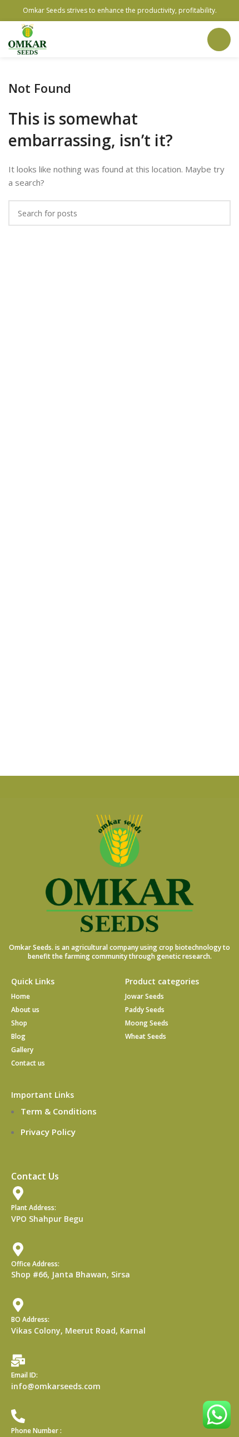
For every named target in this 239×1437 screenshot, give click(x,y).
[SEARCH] (218, 213)
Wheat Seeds (145, 1036)
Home (20, 996)
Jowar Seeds (144, 996)
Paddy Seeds (145, 1009)
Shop (19, 1023)
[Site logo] (27, 38)
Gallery (22, 1049)
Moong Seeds (146, 1023)
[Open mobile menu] (219, 39)
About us (25, 1009)
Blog (18, 1036)
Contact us (28, 1063)
